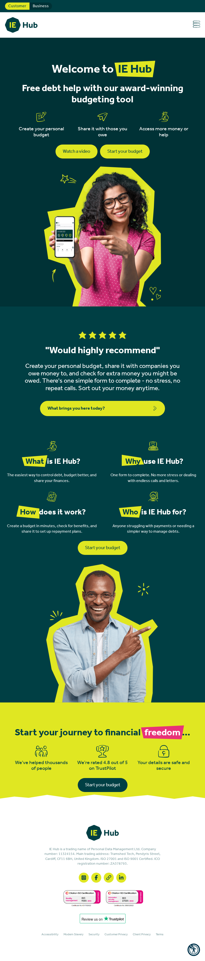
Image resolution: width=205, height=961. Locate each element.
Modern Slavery (74, 934)
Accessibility (50, 934)
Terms (160, 934)
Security (94, 934)
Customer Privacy (116, 934)
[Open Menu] (196, 25)
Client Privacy (142, 934)
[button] (194, 950)
